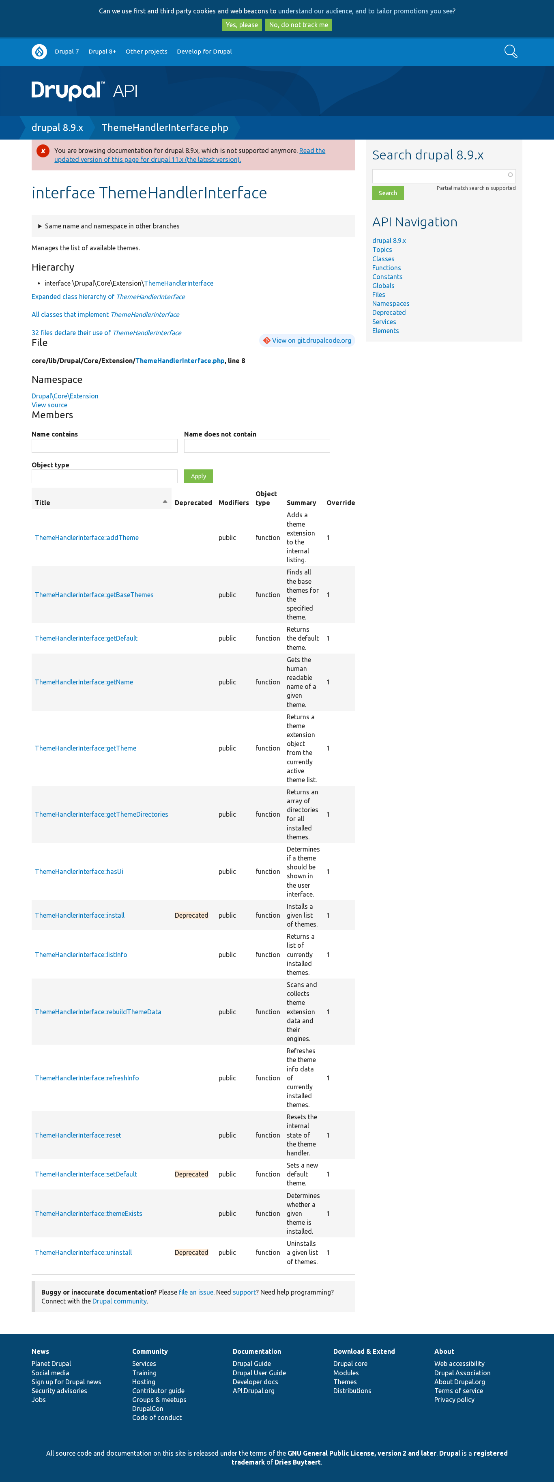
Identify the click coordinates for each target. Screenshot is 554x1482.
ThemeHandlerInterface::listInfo (81, 954)
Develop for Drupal (204, 51)
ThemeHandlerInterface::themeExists (88, 1213)
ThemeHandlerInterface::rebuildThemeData (98, 1011)
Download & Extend (364, 1351)
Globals (383, 285)
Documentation (257, 1351)
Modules (346, 1373)
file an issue (196, 1292)
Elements (385, 330)
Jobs (39, 1399)
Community (150, 1351)
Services (384, 321)
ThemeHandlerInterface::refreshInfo (87, 1078)
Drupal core (350, 1363)
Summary (301, 502)
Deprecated (389, 312)
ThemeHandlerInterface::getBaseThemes (94, 594)
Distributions (352, 1390)
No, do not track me (298, 24)
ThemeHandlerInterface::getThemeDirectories (101, 814)
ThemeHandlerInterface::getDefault (86, 638)
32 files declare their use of (106, 332)
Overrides (342, 502)
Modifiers (234, 502)
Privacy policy (454, 1399)
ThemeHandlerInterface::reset (78, 1135)
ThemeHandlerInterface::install (80, 915)
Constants (387, 276)
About (444, 1351)
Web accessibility (459, 1363)
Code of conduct (157, 1417)
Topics (382, 249)
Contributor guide (158, 1390)
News (40, 1351)
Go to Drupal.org (39, 51)
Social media (50, 1373)
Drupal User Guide (259, 1373)
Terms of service (458, 1390)
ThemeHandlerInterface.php (164, 127)
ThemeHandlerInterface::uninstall (83, 1252)
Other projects (146, 51)
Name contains (55, 434)
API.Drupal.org (254, 1390)
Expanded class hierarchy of (108, 296)
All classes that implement (105, 314)
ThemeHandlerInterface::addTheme (87, 537)
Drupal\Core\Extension (65, 396)
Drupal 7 (67, 51)
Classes (383, 258)
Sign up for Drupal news (66, 1381)
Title (101, 503)
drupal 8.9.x (57, 127)
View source (49, 405)
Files (378, 294)
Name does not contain (220, 434)
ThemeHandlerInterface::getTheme (85, 748)
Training (144, 1373)
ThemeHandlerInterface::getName (84, 682)
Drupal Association (462, 1373)
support (244, 1292)
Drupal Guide (252, 1363)
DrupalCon (147, 1408)
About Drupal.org (459, 1381)
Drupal (449, 1453)
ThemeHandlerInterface (178, 283)
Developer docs (255, 1381)
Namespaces (391, 303)
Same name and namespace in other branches (112, 226)
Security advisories (59, 1390)
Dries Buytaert (298, 1462)
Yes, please (242, 24)
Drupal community (119, 1301)
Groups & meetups (159, 1399)
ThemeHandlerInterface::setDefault (86, 1174)
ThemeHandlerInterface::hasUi (79, 871)
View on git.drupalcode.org (311, 340)
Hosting (143, 1381)
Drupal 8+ (102, 51)
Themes (345, 1381)
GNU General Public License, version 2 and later (362, 1453)
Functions (386, 267)
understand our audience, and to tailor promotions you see (365, 11)
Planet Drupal (51, 1363)
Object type (50, 465)
